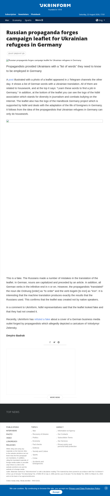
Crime (35, 458)
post (11, 79)
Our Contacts (63, 434)
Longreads (11, 441)
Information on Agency (66, 431)
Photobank (35, 14)
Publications (12, 427)
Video (9, 438)
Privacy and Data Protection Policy (84, 488)
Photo (9, 434)
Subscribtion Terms (65, 438)
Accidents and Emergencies (38, 463)
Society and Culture (40, 451)
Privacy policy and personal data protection (67, 445)
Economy (17, 20)
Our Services (63, 441)
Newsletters (23, 14)
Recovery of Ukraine (41, 434)
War (7, 20)
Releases (10, 445)
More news (55, 397)
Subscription (10, 14)
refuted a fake (42, 319)
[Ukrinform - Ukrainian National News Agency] (55, 5)
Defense (36, 448)
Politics (35, 438)
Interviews (11, 431)
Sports (28, 20)
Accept (56, 492)
